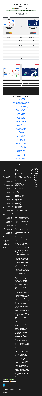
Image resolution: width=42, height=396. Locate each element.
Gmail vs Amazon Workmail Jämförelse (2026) (21, 103)
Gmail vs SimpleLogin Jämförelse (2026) (21, 147)
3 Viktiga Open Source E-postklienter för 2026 (21, 243)
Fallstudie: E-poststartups (18, 209)
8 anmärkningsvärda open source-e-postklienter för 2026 (22, 331)
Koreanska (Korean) (36, 178)
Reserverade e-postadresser (6, 245)
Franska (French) (36, 172)
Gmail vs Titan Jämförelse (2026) (21, 151)
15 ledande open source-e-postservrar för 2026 (21, 322)
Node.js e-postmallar (17, 203)
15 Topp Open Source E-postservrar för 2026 (22, 248)
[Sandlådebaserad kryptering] (24, 42)
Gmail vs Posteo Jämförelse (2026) (21, 141)
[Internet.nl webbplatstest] (9, 30)
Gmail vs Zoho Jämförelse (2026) (21, 156)
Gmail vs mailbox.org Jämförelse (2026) (21, 158)
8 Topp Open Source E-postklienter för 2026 (21, 313)
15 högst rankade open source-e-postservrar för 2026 (22, 319)
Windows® (4, 168)
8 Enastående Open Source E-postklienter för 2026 (21, 294)
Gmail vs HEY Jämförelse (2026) (21, 119)
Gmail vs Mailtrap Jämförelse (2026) (21, 132)
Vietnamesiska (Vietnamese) (35, 186)
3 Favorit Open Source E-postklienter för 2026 (21, 365)
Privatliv (31, 176)
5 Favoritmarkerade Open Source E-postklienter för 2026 (21, 272)
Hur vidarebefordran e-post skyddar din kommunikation (21, 211)
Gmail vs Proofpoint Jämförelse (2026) (21, 142)
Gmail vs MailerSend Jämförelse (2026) (21, 128)
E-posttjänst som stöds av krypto (18, 200)
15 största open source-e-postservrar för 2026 (21, 335)
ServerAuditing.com (5, 247)
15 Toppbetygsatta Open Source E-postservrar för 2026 (21, 283)
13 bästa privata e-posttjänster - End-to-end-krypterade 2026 (21, 85)
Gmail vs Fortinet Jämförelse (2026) (21, 115)
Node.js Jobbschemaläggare (18, 204)
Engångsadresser (5, 242)
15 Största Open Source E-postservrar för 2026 (22, 268)
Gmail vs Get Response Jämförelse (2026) (21, 118)
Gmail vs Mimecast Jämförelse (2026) (21, 136)
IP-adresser (16, 169)
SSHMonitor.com (5, 248)
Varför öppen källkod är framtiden (18, 212)
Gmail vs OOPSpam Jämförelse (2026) (21, 138)
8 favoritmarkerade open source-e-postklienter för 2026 (22, 339)
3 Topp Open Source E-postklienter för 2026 (21, 282)
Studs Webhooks (17, 172)
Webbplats (9, 28)
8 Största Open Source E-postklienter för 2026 (22, 269)
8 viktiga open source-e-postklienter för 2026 (21, 341)
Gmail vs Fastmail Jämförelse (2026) (21, 114)
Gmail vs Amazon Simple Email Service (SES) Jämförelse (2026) (21, 102)
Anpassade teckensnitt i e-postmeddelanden (20, 194)
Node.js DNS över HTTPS (18, 202)
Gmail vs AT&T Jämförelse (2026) (21, 99)
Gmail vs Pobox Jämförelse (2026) (21, 140)
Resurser (4, 239)
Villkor (30, 177)
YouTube (31, 171)
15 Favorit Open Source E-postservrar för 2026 (22, 364)
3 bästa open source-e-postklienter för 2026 (22, 344)
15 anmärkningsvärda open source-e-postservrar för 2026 (21, 330)
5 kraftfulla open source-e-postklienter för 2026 (21, 342)
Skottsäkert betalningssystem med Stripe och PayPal (21, 210)
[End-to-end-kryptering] (21, 55)
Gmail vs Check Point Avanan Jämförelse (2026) (21, 106)
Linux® (4, 170)
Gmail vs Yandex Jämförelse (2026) (21, 155)
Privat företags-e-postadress (6, 240)
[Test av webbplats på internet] (6, 381)
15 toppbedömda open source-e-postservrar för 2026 (22, 347)
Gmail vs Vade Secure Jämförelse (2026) (21, 153)
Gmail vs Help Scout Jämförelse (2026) (21, 121)
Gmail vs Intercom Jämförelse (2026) (21, 124)
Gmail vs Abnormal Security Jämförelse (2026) (21, 100)
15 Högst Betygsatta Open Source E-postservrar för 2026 (22, 255)
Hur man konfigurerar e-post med (8, 180)
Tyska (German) (36, 173)
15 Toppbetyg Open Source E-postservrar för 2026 (22, 374)
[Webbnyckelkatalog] (21, 58)
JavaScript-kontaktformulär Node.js (19, 201)
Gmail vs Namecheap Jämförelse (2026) (21, 137)
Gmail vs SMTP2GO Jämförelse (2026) (21, 145)
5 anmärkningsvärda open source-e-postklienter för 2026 (22, 360)
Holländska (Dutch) (36, 170)
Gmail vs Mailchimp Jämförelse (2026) (21, 127)
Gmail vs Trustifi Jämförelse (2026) (21, 152)
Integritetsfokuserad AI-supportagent (19, 189)
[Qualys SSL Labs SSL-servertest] (9, 33)
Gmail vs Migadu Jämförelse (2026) (21, 135)
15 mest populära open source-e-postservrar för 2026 (22, 316)
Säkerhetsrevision (17, 168)
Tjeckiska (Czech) (36, 169)
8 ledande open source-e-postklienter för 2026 (22, 323)
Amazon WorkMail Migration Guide (19, 185)
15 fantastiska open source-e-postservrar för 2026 (21, 333)
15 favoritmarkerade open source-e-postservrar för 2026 (21, 337)
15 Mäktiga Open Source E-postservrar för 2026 (21, 244)
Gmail (9, 19)
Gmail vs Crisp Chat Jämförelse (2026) (21, 108)
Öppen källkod (16, 174)
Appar (4, 166)
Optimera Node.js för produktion (18, 199)
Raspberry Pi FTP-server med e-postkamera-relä (8, 179)
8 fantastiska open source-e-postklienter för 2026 (21, 334)
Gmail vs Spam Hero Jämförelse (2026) (21, 148)
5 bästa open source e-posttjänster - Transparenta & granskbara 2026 (20, 87)
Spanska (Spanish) (36, 182)
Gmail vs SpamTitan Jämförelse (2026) (21, 149)
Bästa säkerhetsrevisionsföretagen (19, 188)
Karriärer (31, 182)
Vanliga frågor (21, 164)
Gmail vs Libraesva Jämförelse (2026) (21, 126)
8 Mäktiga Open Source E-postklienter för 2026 (21, 245)
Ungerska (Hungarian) (36, 174)
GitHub (31, 168)
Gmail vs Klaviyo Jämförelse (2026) (21, 125)
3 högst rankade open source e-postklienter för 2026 (22, 219)
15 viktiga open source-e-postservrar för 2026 (21, 340)
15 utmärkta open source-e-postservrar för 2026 (21, 327)
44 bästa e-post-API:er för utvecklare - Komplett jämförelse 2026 (21, 181)
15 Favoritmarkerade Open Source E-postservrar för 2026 (21, 240)
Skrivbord (4, 171)
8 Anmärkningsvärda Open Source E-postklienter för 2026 (22, 266)
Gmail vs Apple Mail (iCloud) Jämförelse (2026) (21, 104)
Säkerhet (31, 175)
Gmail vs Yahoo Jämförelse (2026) (21, 154)
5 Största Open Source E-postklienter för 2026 (22, 238)
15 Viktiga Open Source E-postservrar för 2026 (21, 242)
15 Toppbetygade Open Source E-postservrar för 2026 (21, 251)
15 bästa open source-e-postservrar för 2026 (22, 343)
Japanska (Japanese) (36, 177)
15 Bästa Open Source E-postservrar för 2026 (21, 279)
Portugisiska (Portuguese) (35, 180)
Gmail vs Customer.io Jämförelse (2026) (21, 109)
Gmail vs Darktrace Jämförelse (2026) (21, 110)
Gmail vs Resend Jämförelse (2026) (21, 144)
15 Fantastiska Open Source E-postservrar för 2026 (22, 236)
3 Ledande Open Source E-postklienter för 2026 (21, 258)
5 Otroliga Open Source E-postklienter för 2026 (21, 362)
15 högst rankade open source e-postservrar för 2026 (22, 218)
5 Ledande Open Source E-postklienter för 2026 (21, 226)
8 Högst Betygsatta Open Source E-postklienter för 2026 (22, 291)
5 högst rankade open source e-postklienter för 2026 (21, 223)
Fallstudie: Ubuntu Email (17, 192)
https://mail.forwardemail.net (32, 10)
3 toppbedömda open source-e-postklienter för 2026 (21, 348)
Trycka (30, 181)
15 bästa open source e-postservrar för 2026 (21, 215)
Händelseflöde (31, 174)
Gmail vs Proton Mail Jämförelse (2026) (21, 143)
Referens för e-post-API (17, 170)
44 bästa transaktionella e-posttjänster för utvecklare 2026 (20, 89)
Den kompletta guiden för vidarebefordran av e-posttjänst (21, 198)
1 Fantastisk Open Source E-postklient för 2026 (22, 237)
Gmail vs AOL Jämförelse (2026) (21, 98)
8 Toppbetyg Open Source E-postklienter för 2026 (22, 376)
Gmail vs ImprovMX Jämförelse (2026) (21, 123)
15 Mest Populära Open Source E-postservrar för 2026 (22, 286)
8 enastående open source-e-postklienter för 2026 (22, 326)
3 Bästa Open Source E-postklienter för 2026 (21, 280)
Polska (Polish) (35, 179)
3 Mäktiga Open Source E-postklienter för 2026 (20, 278)
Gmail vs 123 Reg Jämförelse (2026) (21, 97)
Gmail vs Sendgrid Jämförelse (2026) (21, 146)
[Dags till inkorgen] (21, 47)
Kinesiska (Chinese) (36, 168)
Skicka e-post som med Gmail (6, 176)
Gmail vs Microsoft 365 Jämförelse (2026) (21, 134)
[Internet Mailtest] (13, 381)
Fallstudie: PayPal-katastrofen (18, 205)
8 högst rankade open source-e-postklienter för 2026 (21, 321)
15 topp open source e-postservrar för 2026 (21, 216)
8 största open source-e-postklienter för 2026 (21, 336)
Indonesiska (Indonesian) (35, 176)
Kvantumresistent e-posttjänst (18, 206)
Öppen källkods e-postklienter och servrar (21, 214)
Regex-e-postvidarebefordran (18, 173)
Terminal (4, 172)
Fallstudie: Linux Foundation (18, 193)
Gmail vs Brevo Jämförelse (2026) (21, 105)
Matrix (31, 170)
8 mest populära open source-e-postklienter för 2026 (22, 318)
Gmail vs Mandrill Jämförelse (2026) (21, 133)
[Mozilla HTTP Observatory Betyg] (9, 32)
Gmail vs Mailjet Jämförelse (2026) (21, 131)
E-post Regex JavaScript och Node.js (19, 196)
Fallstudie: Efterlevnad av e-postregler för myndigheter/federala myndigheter (19, 190)
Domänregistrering (5, 243)
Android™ (4, 169)
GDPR (30, 178)
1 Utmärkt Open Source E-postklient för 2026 (21, 231)
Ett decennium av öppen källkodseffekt (19, 184)
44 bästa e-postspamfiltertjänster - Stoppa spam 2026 (21, 94)
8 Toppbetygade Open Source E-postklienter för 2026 (22, 252)
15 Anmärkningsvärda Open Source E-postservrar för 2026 (22, 233)
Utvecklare (16, 166)
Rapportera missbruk (31, 180)
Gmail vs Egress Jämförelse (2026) (21, 112)
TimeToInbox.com (5, 246)
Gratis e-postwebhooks (17, 171)
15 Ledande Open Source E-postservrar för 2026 (22, 225)
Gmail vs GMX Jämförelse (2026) (21, 116)
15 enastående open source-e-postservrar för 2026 (22, 325)
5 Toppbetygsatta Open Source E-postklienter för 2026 (21, 285)
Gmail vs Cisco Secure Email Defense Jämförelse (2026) (21, 107)
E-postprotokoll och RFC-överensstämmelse (20, 195)
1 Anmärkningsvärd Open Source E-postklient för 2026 (22, 234)
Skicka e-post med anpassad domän (7, 175)
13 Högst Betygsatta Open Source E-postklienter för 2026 (22, 256)
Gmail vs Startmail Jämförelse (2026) (21, 150)
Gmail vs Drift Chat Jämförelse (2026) (21, 111)
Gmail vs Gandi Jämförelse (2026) (21, 117)
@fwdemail (31, 169)
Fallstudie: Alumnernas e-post (18, 191)
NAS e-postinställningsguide (6, 177)
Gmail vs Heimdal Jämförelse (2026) (21, 120)
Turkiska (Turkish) (36, 184)
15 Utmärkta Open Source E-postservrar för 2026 (21, 262)
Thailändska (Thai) (36, 183)
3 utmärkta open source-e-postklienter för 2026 (21, 358)
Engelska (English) (36, 171)
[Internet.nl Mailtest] (9, 31)
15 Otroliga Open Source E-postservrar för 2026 (21, 361)
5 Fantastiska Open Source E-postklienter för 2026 (22, 302)
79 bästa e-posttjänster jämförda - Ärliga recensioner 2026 (20, 83)
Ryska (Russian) (36, 181)
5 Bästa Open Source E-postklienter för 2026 (21, 246)
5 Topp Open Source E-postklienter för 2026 (22, 249)
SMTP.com (33, 19)
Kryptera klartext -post (6, 244)
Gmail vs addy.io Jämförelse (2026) (21, 157)
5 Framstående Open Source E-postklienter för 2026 (21, 230)
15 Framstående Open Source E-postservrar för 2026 (21, 228)
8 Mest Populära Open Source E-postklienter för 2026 (22, 253)
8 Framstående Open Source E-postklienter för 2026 (21, 261)
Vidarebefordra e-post (13, 10)
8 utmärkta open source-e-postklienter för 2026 (21, 328)
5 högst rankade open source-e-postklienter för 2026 (22, 353)
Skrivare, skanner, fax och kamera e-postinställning (7, 178)
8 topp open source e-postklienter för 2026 (21, 217)
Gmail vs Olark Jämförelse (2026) (21, 139)
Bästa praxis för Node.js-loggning (19, 187)
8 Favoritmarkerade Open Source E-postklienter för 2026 (22, 241)
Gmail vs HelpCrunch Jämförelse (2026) (21, 122)
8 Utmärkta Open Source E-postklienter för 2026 (21, 263)
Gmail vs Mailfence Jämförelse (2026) (21, 129)
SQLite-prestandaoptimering (18, 208)
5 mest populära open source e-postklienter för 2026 (21, 220)
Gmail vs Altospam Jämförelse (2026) (21, 101)
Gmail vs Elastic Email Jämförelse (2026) (21, 113)
